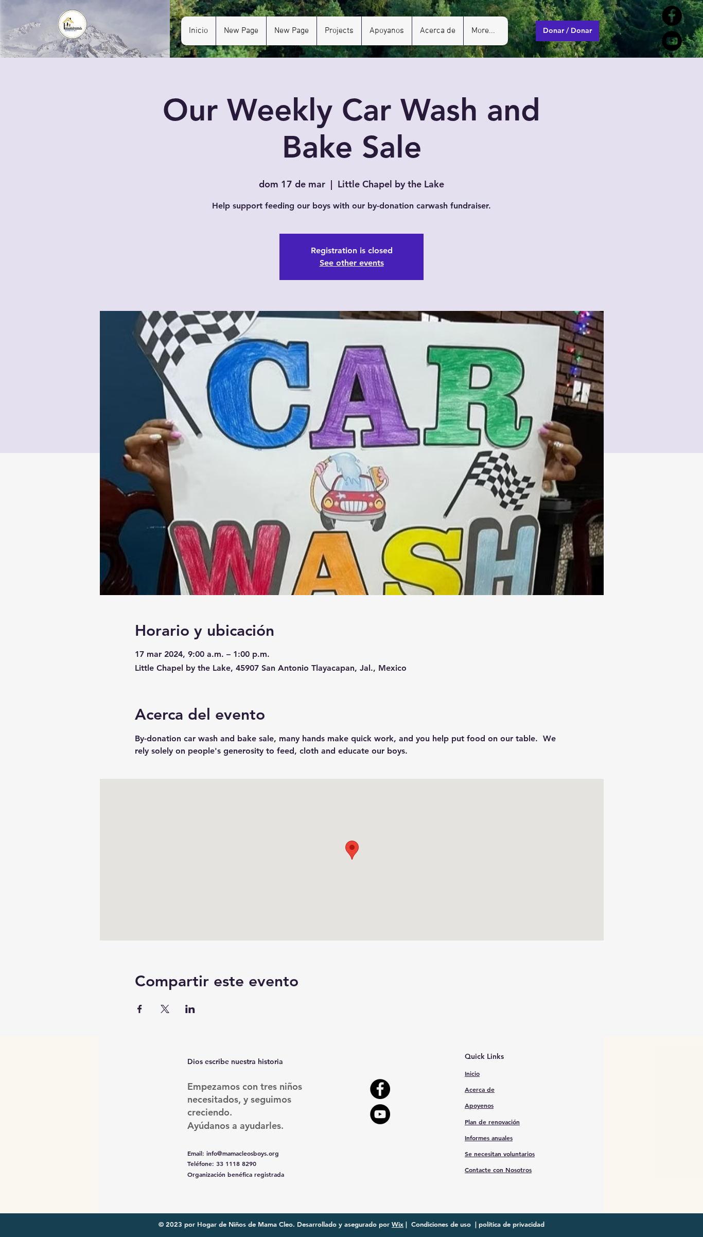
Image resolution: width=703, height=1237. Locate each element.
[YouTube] (672, 41)
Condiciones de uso (441, 1224)
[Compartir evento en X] (165, 1009)
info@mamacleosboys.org (242, 1153)
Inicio (472, 1073)
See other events (352, 263)
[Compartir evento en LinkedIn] (190, 1009)
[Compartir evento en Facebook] (140, 1009)
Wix (397, 1224)
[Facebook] (672, 16)
